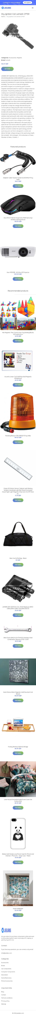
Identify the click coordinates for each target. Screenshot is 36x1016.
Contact (3, 995)
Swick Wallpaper (18, 908)
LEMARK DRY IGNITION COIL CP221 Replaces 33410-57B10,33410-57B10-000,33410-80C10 (18, 607)
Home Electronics (6, 978)
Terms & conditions (6, 998)
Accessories (12, 57)
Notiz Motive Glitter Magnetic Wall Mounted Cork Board (18, 693)
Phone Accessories (7, 981)
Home (3, 16)
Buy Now (7, 69)
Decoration (4, 975)
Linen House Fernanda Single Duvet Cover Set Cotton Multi (18, 800)
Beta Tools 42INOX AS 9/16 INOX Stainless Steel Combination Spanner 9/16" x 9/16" (18, 638)
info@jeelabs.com (6, 953)
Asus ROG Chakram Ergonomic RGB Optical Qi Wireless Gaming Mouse (18, 218)
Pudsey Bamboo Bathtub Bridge (18, 747)
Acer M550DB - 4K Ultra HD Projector (18, 272)
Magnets (19, 57)
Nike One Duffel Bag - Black (18, 558)
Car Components (6, 968)
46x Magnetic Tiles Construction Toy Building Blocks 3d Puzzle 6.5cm (18, 333)
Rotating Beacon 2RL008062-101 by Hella (18, 435)
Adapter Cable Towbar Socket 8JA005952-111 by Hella (18, 178)
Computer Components (8, 972)
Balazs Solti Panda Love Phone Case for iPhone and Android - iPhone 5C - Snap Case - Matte (18, 855)
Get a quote (27, 2)
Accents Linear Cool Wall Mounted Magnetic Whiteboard (18, 377)
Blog (2, 992)
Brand (3, 965)
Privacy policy (5, 1001)
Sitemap (3, 1004)
